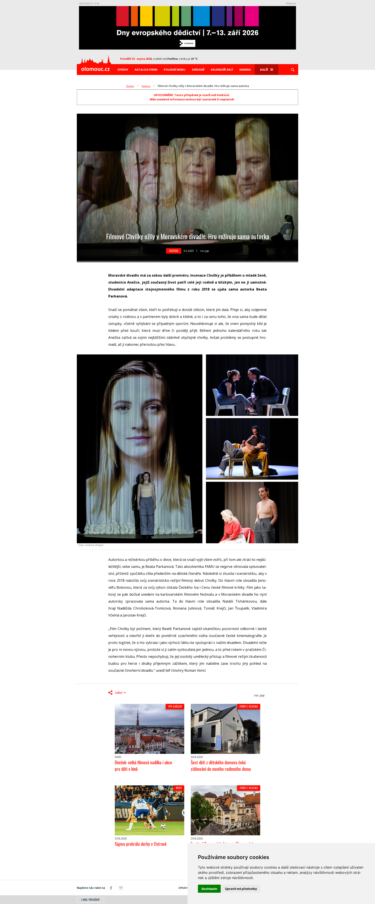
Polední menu (174, 69)
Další (264, 69)
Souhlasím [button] (209, 889)
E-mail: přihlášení (90, 899)
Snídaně (198, 69)
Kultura (146, 86)
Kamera (245, 69)
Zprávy (122, 69)
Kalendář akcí (222, 69)
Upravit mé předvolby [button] (241, 889)
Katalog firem (146, 69)
